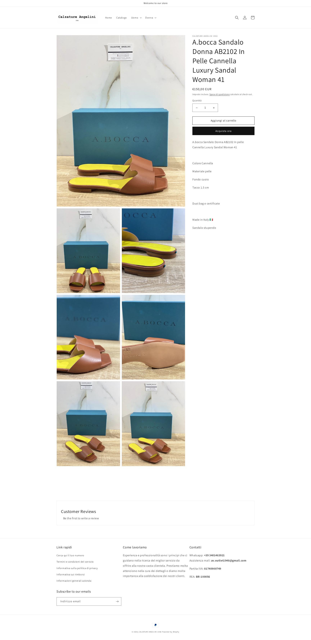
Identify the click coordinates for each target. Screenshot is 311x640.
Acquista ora (223, 131)
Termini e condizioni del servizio (75, 561)
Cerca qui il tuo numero (70, 555)
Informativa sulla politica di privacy (77, 568)
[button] (136, 17)
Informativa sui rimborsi (71, 574)
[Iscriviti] (117, 601)
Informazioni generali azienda (74, 580)
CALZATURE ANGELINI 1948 (150, 632)
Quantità (197, 100)
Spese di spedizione (219, 94)
